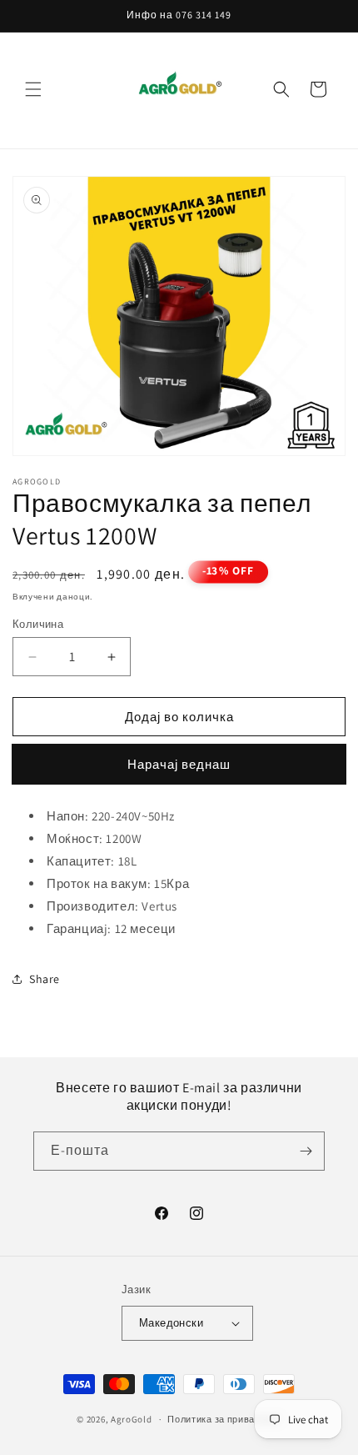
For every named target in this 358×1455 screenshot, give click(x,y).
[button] (33, 89)
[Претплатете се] (305, 1151)
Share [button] (44, 978)
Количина (37, 624)
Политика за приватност (224, 1419)
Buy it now (179, 764)
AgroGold (131, 1419)
